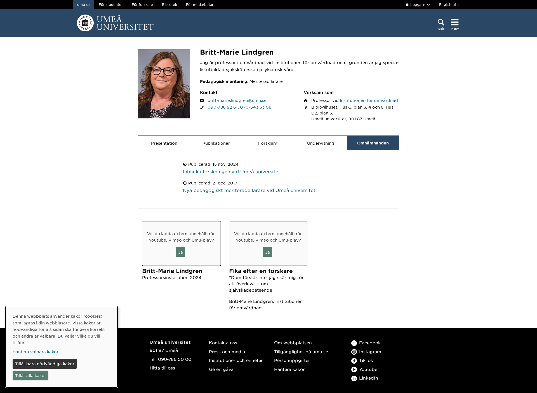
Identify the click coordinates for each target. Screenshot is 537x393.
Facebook (370, 342)
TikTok (366, 360)
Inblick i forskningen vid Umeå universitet (231, 171)
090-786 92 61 (223, 106)
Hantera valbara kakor (35, 351)
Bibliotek (169, 4)
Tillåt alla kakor (30, 375)
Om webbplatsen (293, 342)
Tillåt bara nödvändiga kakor (44, 363)
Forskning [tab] (268, 143)
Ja (180, 251)
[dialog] (61, 346)
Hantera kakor (289, 369)
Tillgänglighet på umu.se (301, 351)
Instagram (370, 351)
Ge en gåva (221, 369)
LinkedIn (368, 377)
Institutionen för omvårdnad (369, 100)
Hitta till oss (162, 367)
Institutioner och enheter (236, 360)
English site (449, 4)
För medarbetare (201, 4)
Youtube (368, 369)
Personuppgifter (292, 360)
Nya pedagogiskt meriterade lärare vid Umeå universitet (249, 190)
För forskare (142, 4)
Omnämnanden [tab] (373, 143)
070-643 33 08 (255, 106)
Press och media (227, 351)
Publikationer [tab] (216, 143)
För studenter (111, 4)
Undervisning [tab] (320, 143)
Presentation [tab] (164, 143)
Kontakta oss (223, 342)
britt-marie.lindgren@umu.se (237, 100)
